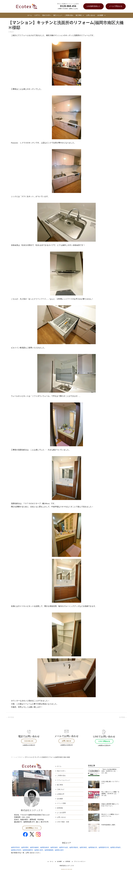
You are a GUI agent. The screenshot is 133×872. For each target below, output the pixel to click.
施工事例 (78, 15)
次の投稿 (123, 717)
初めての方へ (46, 15)
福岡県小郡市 (38, 850)
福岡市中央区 (63, 847)
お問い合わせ (90, 15)
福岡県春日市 (92, 847)
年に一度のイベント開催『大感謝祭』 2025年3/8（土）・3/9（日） (110, 793)
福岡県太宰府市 (16, 850)
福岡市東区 (83, 847)
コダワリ (37, 15)
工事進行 (11, 32)
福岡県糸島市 (44, 847)
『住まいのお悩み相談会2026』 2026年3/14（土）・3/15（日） (109, 771)
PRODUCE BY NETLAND (66, 869)
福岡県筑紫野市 (28, 850)
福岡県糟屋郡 (49, 850)
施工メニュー (57, 15)
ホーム (29, 15)
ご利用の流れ (69, 15)
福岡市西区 (25, 847)
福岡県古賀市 (59, 850)
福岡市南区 (54, 847)
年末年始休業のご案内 (108, 825)
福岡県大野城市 (115, 847)
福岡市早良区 (15, 847)
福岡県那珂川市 (104, 847)
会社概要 (100, 15)
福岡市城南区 (34, 847)
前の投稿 (10, 717)
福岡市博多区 (73, 847)
